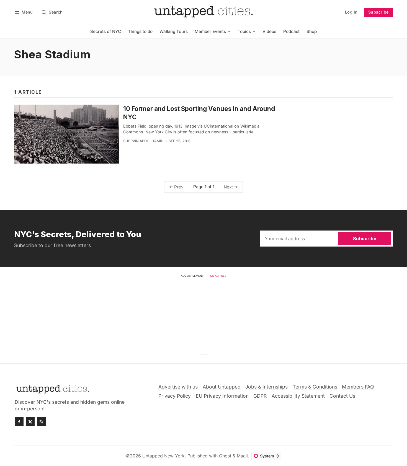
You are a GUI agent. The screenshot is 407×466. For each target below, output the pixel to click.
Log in (351, 12)
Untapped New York (163, 456)
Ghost (225, 456)
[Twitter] (30, 421)
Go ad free (218, 275)
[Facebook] (19, 421)
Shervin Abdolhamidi (143, 141)
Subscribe (378, 12)
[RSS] (41, 421)
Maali (242, 456)
